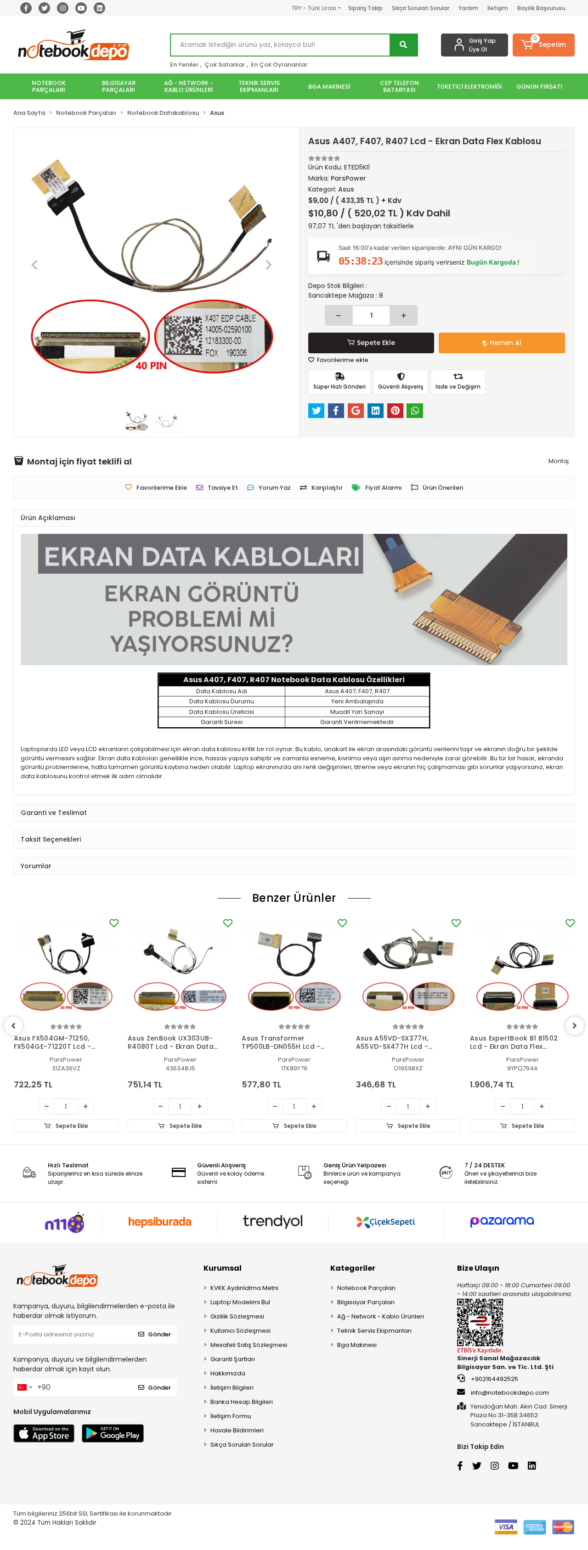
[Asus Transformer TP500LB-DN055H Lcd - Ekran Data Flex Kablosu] (294, 968)
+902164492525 (493, 1379)
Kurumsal (223, 1268)
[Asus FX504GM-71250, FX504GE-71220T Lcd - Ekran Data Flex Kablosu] (66, 968)
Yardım (468, 8)
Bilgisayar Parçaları (366, 1302)
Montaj (558, 461)
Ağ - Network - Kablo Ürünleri (380, 1316)
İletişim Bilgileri (232, 1387)
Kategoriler (352, 1268)
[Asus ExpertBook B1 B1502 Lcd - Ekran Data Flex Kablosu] (522, 968)
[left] (13, 1026)
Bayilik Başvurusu (541, 8)
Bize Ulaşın (478, 1268)
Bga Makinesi (357, 1345)
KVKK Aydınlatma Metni (244, 1288)
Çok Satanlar (224, 64)
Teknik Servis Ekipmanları (374, 1330)
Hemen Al (505, 342)
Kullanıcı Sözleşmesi (240, 1330)
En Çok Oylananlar (279, 64)
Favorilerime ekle (342, 360)
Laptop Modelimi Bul (240, 1302)
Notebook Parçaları (366, 1288)
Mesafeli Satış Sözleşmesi (248, 1345)
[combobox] (24, 1387)
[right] (574, 1026)
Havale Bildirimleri (237, 1430)
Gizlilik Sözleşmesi (237, 1316)
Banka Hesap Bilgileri (241, 1401)
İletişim (497, 8)
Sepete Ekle (376, 342)
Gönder (159, 1334)
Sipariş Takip (365, 8)
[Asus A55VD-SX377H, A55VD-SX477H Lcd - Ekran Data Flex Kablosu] (408, 968)
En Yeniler (184, 64)
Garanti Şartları (232, 1359)
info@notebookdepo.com (510, 1392)
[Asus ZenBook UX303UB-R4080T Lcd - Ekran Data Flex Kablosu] (180, 968)
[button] (544, 45)
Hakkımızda (227, 1373)
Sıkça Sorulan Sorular (420, 8)
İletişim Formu (230, 1416)
